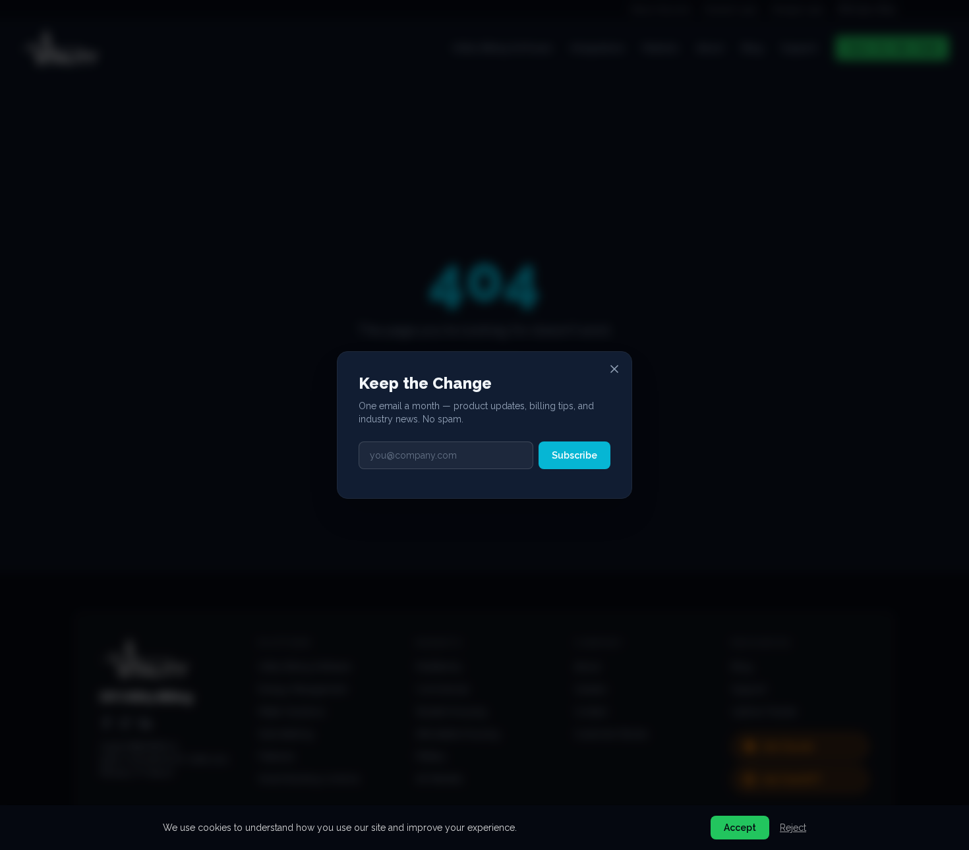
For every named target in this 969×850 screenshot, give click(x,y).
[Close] (614, 369)
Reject (793, 827)
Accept (740, 827)
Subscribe (574, 455)
